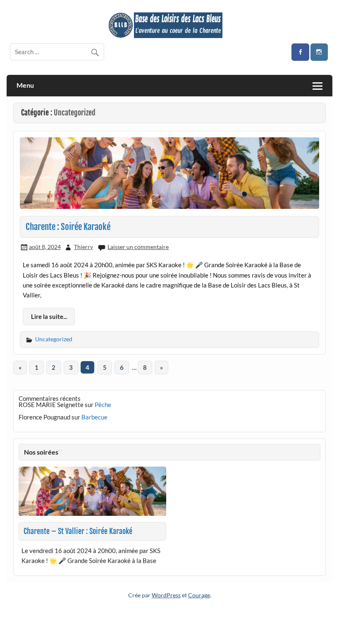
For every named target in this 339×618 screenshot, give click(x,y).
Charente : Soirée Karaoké (68, 226)
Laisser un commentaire (138, 246)
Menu (25, 85)
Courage (199, 595)
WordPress (166, 595)
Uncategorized (53, 339)
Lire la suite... (49, 316)
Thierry (83, 246)
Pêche (103, 404)
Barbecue (94, 417)
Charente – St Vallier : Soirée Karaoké (78, 531)
